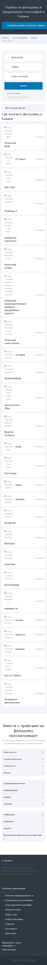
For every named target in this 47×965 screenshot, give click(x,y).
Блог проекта (11, 929)
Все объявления (20, 38)
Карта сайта (10, 933)
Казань (34, 38)
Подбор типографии (14, 919)
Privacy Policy (30, 960)
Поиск (23, 86)
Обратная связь (9, 950)
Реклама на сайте (13, 910)
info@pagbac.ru (8, 946)
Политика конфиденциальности (19, 896)
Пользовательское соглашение (19, 900)
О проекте (9, 924)
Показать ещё (23, 713)
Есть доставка (14, 93)
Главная (5, 38)
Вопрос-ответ (11, 915)
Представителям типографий (18, 905)
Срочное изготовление (18, 97)
